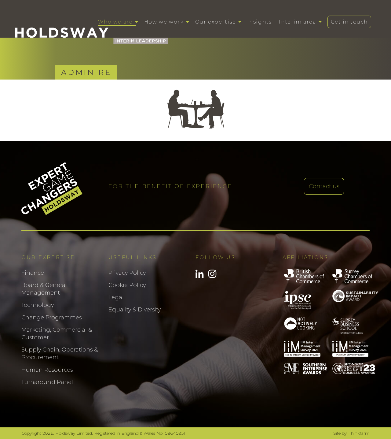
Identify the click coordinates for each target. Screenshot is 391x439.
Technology (37, 305)
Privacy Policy (127, 273)
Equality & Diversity (134, 309)
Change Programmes (51, 317)
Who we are (115, 22)
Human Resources (47, 369)
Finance (32, 273)
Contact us (324, 186)
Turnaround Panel (47, 382)
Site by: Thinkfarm (351, 433)
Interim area (297, 22)
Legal (116, 297)
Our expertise (215, 22)
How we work (164, 22)
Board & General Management (44, 289)
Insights (259, 22)
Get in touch (349, 22)
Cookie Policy (127, 285)
